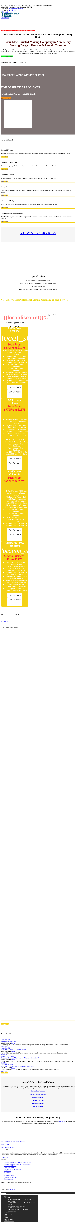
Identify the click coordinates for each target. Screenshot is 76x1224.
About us (7, 1196)
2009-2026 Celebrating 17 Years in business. (14, 1049)
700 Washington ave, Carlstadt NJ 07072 (13, 1141)
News (13, 1043)
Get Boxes (7, 1171)
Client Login (9, 1221)
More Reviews (5, 1024)
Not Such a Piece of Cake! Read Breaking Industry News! (18, 30)
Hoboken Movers (38, 1100)
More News (4, 1073)
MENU (3, 1193)
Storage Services (9, 1167)
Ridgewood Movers (38, 1103)
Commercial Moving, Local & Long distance (17, 1164)
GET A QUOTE (6, 98)
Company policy (9, 1175)
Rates (6, 1212)
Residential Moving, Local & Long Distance (17, 1162)
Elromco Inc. (12, 1189)
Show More (4, 157)
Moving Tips (8, 1214)
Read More (4, 1046)
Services (7, 1197)
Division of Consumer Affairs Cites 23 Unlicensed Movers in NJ (20, 1058)
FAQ (5, 1216)
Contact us (62, 1121)
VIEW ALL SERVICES (38, 233)
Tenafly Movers (38, 1106)
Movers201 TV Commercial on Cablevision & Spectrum (17, 1066)
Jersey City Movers (38, 1097)
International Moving (10, 1166)
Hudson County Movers (38, 1094)
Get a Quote (4, 310)
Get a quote (7, 1172)
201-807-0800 (5, 18)
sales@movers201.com (7, 1147)
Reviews (7, 1217)
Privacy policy (8, 1179)
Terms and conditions (10, 1177)
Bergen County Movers (38, 1091)
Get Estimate (4, 1158)
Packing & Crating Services (12, 1169)
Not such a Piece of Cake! (8, 1041)
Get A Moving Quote (7, 56)
